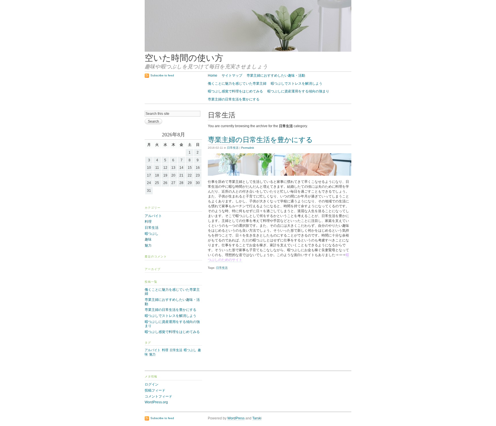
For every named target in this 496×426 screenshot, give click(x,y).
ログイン (151, 384)
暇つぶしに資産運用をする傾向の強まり (298, 91)
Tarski (256, 418)
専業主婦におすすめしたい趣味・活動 (276, 75)
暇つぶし (151, 234)
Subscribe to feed (162, 75)
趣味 (148, 239)
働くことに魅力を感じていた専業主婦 (237, 84)
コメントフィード (158, 396)
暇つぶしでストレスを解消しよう (296, 84)
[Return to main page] (248, 51)
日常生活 (233, 147)
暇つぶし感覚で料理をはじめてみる (235, 91)
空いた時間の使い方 (184, 58)
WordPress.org (156, 402)
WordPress (236, 418)
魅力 (148, 245)
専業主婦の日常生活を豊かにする (233, 99)
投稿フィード (155, 390)
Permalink (247, 147)
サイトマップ (232, 75)
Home (212, 75)
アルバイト (153, 216)
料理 (148, 222)
